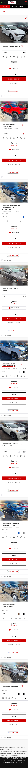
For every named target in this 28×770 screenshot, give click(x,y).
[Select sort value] (25, 18)
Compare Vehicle (7, 96)
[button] (5, 6)
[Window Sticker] (25, 698)
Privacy (20, 757)
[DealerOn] (14, 755)
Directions (14, 6)
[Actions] (25, 46)
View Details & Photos (14, 79)
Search (21, 11)
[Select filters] (23, 18)
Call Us (14, 75)
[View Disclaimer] (24, 56)
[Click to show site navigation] (25, 6)
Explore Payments (14, 83)
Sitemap (17, 757)
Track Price (15, 68)
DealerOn (12, 757)
